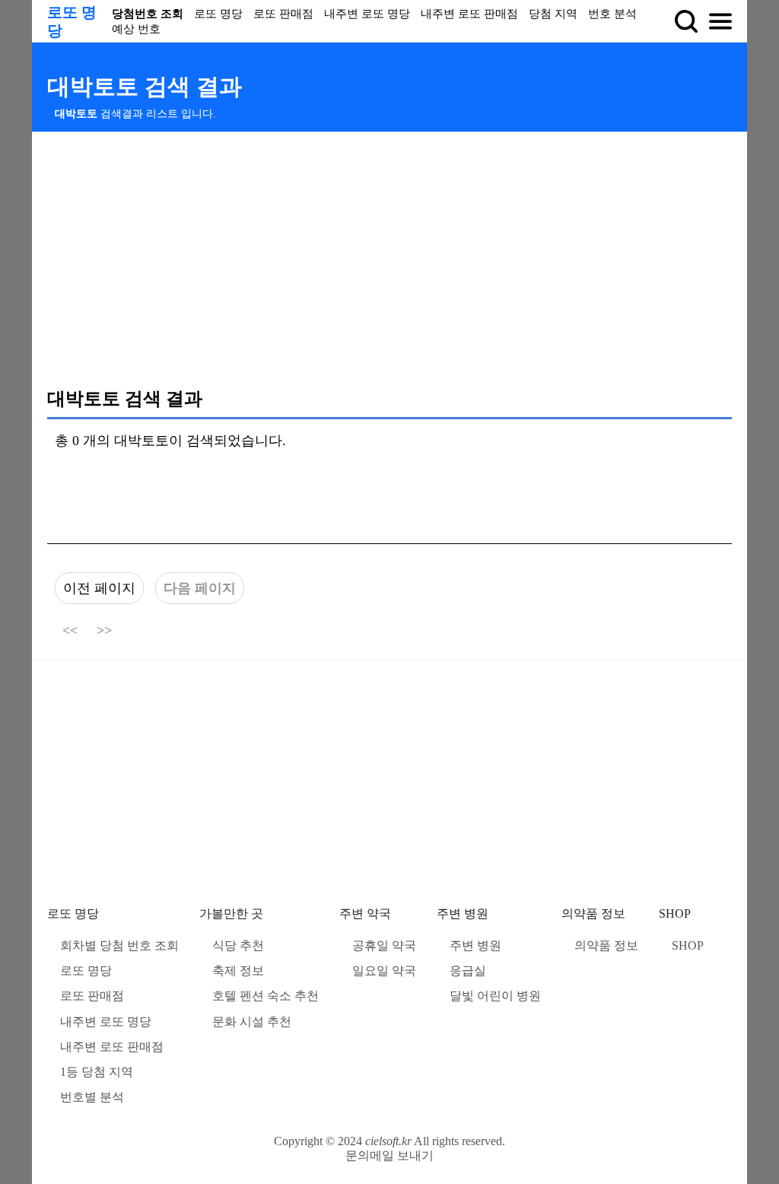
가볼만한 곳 (231, 913)
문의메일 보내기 (389, 1155)
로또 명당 (218, 14)
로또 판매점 (283, 14)
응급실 (468, 970)
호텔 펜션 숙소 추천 (265, 995)
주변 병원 (462, 913)
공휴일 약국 (384, 945)
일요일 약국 (384, 970)
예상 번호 (136, 29)
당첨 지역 (553, 14)
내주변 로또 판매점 (469, 14)
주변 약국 (365, 913)
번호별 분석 (92, 1096)
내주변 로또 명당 (367, 14)
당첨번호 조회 (147, 14)
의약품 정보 (593, 913)
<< (70, 630)
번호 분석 (612, 14)
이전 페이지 (99, 588)
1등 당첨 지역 (96, 1071)
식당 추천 (238, 945)
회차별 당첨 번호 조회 (119, 945)
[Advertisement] (389, 258)
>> (104, 630)
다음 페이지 (200, 588)
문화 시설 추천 (251, 1021)
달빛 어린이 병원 (495, 995)
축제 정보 (238, 970)
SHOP (675, 913)
